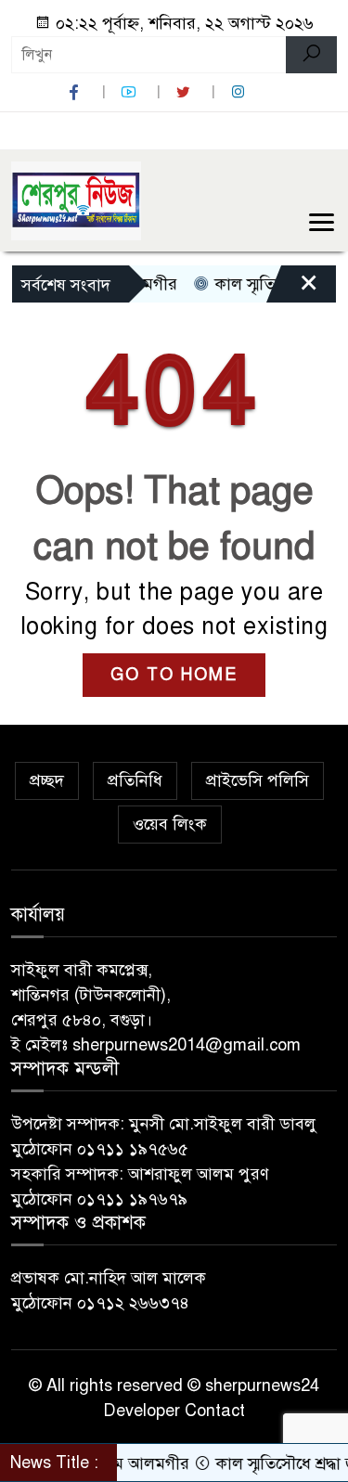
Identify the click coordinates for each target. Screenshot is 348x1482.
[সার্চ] (311, 54)
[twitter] (185, 92)
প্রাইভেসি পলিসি (257, 780)
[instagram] (240, 92)
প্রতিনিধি (135, 780)
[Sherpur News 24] (76, 199)
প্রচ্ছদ (47, 780)
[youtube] (131, 92)
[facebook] (76, 92)
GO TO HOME (174, 674)
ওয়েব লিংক (170, 824)
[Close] (292, 289)
